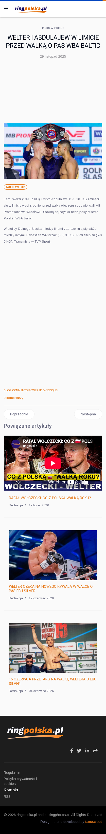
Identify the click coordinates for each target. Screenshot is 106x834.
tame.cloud (93, 822)
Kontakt (11, 790)
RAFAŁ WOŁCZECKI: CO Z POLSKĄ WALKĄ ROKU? (50, 498)
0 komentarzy (13, 398)
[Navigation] (6, 9)
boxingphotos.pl (57, 815)
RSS (7, 797)
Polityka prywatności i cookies (20, 781)
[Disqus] (53, 316)
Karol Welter (15, 187)
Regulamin (12, 773)
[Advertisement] (53, 93)
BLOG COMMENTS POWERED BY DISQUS (30, 390)
